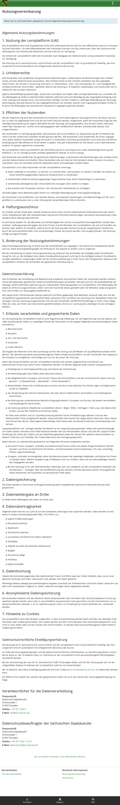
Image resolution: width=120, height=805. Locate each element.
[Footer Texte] (60, 783)
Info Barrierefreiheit (11, 774)
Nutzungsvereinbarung (73, 774)
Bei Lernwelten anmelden (46, 756)
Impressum (67, 777)
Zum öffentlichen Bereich (72, 756)
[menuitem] (27, 800)
